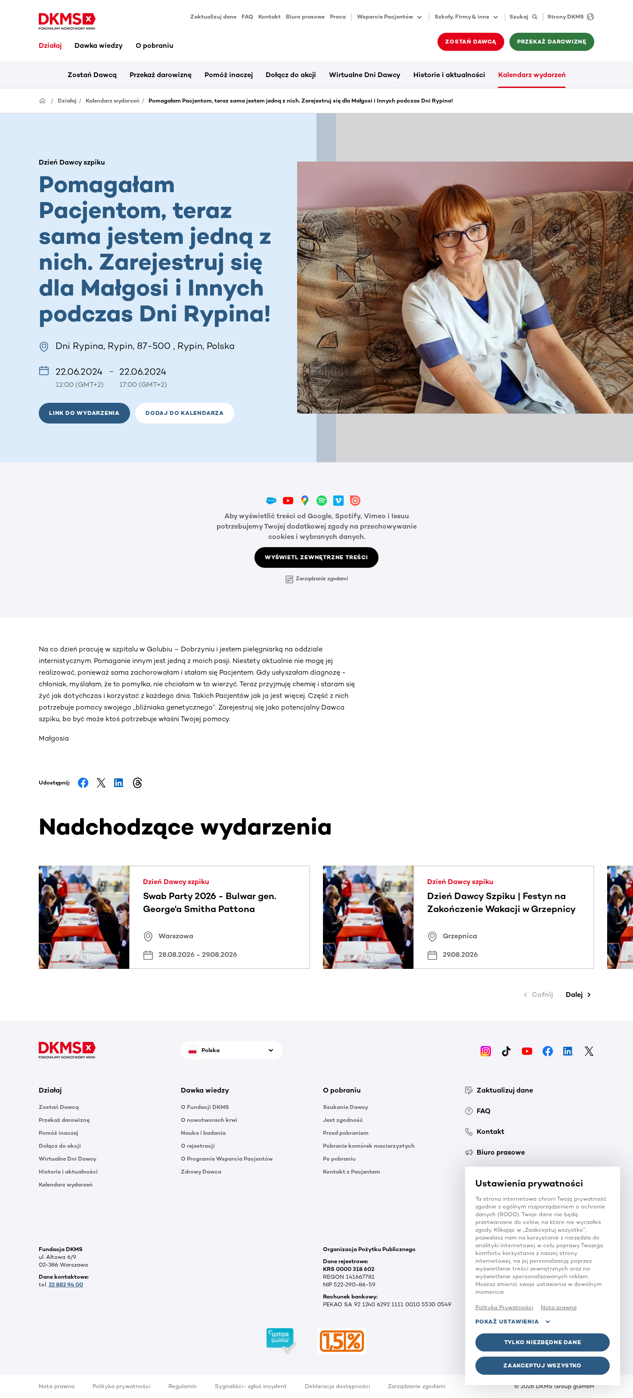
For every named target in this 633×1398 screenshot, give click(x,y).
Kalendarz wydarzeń (532, 75)
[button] (184, 413)
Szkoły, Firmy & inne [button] (461, 16)
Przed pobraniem (346, 1133)
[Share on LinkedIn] (119, 783)
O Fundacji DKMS (205, 1107)
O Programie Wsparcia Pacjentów (227, 1158)
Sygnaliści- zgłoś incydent (251, 1386)
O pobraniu (155, 45)
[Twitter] (589, 1050)
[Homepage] (43, 100)
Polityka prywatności (121, 1386)
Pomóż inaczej (229, 75)
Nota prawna (56, 1386)
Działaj (50, 45)
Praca (338, 16)
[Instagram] (486, 1050)
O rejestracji (198, 1146)
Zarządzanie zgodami (322, 579)
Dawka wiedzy (98, 45)
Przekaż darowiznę (161, 75)
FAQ (247, 16)
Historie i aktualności (449, 75)
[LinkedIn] (568, 1050)
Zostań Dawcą (92, 75)
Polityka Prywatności (504, 1307)
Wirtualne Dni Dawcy (364, 75)
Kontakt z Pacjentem (351, 1171)
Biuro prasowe (305, 16)
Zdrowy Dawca (201, 1171)
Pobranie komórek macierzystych (369, 1146)
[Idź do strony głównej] (67, 21)
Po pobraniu (339, 1158)
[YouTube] (527, 1050)
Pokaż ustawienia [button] (507, 1321)
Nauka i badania (203, 1133)
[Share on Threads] (137, 783)
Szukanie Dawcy (345, 1107)
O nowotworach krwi (209, 1120)
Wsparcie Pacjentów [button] (385, 16)
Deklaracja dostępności (337, 1386)
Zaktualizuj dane (213, 16)
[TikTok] (506, 1050)
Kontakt (269, 16)
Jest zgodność (343, 1120)
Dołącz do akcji (291, 75)
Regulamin (182, 1386)
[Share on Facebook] (83, 783)
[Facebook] (548, 1050)
